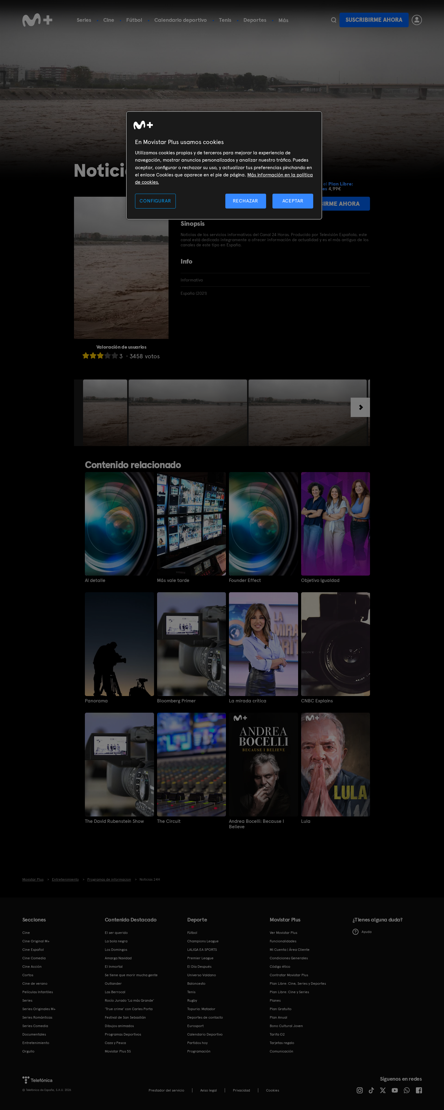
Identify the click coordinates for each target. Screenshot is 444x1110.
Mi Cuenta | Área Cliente (290, 949)
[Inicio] (37, 20)
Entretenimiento (35, 1043)
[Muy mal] (85, 355)
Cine (108, 20)
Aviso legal (208, 1090)
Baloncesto (196, 983)
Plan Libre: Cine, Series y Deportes (298, 983)
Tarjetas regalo (282, 1043)
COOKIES (272, 1090)
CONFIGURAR (155, 201)
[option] (106, 412)
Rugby (192, 1000)
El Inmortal (114, 966)
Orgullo (28, 1051)
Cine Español (33, 949)
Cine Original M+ (36, 941)
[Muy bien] (114, 355)
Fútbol (134, 20)
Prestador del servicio (166, 1090)
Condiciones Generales (289, 958)
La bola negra (116, 941)
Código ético (280, 966)
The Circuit (169, 821)
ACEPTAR (293, 201)
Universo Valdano (201, 975)
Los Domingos (116, 949)
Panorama (96, 701)
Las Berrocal (115, 992)
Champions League (203, 941)
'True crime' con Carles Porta (129, 1009)
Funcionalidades (283, 941)
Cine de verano (34, 983)
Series (84, 20)
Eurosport (195, 1026)
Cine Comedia (34, 958)
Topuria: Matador (201, 1009)
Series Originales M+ (39, 1009)
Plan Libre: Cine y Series (289, 992)
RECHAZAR (245, 201)
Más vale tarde (173, 580)
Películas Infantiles (37, 992)
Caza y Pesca (115, 1043)
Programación (199, 1051)
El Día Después (199, 966)
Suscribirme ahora (374, 19)
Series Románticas (37, 1017)
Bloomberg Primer (176, 701)
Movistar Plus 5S (118, 1051)
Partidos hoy (197, 1043)
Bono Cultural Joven (286, 1026)
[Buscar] (333, 20)
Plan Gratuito (280, 1009)
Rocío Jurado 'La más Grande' (129, 1000)
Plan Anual (278, 1017)
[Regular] (100, 355)
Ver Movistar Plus (283, 933)
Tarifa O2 (277, 1034)
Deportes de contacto (205, 1017)
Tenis (225, 20)
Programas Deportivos (123, 1034)
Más (283, 20)
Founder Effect (245, 580)
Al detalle (95, 580)
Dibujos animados (119, 1026)
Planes (275, 1000)
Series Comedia (35, 1026)
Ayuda (367, 932)
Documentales (34, 1034)
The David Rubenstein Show (114, 821)
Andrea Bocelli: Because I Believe (256, 824)
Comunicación (281, 1051)
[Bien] (107, 355)
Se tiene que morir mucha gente (131, 975)
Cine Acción (32, 966)
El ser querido (116, 933)
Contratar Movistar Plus (289, 975)
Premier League (200, 958)
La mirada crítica (247, 701)
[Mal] (93, 355)
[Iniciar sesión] (417, 20)
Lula (305, 821)
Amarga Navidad (118, 958)
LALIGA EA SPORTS (202, 949)
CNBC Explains (317, 701)
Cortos (27, 975)
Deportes (254, 20)
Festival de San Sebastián (125, 1017)
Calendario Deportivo (205, 1034)
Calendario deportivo (180, 20)
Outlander (113, 983)
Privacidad (241, 1090)
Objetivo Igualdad (320, 580)
